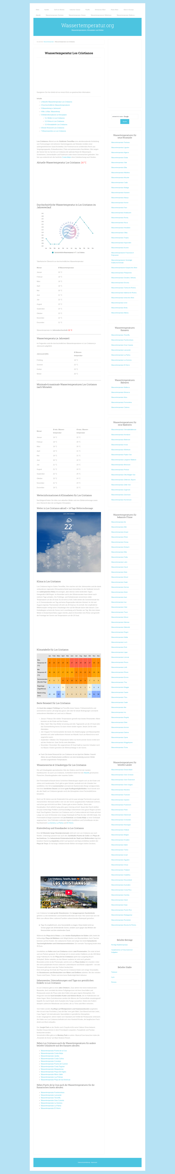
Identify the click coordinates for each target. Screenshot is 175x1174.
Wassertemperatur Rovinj (119, 217)
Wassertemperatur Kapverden (121, 243)
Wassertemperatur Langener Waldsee (123, 460)
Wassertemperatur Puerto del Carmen (54, 1064)
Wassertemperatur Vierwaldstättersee (123, 429)
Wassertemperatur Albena (119, 313)
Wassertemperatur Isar (118, 602)
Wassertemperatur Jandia (50, 1056)
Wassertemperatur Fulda (119, 557)
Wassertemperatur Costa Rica (121, 890)
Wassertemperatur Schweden (121, 820)
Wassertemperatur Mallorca (120, 387)
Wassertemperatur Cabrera (120, 407)
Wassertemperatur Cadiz (119, 182)
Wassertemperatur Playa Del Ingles (53, 1072)
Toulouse (114, 972)
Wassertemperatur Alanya (119, 197)
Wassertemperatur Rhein (119, 537)
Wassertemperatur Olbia (119, 232)
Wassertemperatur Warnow (120, 622)
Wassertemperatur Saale (119, 702)
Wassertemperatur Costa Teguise (53, 1066)
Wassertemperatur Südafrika (120, 875)
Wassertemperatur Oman (119, 865)
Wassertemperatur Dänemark (121, 815)
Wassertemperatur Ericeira (120, 282)
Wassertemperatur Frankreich (121, 805)
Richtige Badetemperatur (119, 945)
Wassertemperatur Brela (119, 308)
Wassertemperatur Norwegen (121, 825)
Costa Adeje (66, 157)
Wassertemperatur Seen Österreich (123, 780)
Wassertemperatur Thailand (120, 870)
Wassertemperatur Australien (120, 885)
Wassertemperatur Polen (119, 810)
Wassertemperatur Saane (119, 692)
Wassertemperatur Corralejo (51, 1061)
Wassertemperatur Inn (118, 712)
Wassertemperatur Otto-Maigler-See (123, 475)
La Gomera (52, 823)
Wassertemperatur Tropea (120, 238)
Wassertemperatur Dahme (120, 732)
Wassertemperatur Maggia (120, 687)
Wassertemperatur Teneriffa (50, 1098)
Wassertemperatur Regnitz (120, 717)
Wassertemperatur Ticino (119, 747)
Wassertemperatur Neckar (120, 587)
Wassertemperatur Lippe (119, 652)
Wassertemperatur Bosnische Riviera (123, 925)
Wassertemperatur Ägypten (120, 860)
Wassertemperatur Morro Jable (52, 1074)
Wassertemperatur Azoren (120, 247)
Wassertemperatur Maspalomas (52, 1069)
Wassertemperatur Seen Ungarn (122, 785)
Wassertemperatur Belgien (120, 835)
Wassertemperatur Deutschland (121, 769)
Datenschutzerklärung (84, 1162)
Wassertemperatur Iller (118, 707)
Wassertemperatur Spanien (120, 800)
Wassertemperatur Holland (120, 830)
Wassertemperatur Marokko (120, 790)
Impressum (94, 1162)
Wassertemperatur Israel (119, 855)
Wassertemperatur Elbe (119, 552)
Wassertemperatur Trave (119, 612)
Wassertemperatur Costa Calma (52, 1058)
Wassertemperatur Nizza (119, 222)
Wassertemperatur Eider (119, 722)
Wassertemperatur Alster (119, 592)
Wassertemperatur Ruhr (119, 647)
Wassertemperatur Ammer (120, 727)
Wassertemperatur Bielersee (120, 439)
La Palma (60, 823)
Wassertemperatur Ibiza (119, 397)
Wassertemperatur (49, 42)
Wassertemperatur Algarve (120, 152)
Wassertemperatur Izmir (119, 303)
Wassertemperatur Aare (119, 597)
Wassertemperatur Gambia (120, 895)
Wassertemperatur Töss (119, 697)
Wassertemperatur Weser (119, 617)
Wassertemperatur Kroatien (120, 840)
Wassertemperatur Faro (119, 207)
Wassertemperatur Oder (119, 607)
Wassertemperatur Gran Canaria (52, 1100)
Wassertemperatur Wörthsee (120, 449)
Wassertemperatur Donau (119, 542)
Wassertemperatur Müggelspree (122, 742)
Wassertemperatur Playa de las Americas (55, 1080)
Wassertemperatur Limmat (120, 657)
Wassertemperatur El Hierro (51, 1108)
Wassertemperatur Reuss (119, 662)
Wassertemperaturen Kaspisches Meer (124, 267)
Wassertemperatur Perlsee (120, 469)
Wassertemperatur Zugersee (120, 490)
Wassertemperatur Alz (118, 522)
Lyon (112, 977)
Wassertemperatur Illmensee (120, 465)
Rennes (113, 982)
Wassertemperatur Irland (119, 900)
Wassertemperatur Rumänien (121, 920)
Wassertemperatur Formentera (121, 402)
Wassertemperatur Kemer (119, 202)
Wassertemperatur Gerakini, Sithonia (123, 278)
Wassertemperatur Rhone (119, 672)
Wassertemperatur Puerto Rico (121, 910)
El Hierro (70, 823)
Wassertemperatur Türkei (119, 850)
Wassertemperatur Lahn (119, 562)
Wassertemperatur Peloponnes (121, 273)
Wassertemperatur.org (87, 25)
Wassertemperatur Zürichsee (121, 495)
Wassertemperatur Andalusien (121, 212)
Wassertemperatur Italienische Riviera (123, 293)
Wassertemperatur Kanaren (120, 192)
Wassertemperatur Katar (119, 905)
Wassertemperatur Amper (119, 532)
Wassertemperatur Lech (119, 642)
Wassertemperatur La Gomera (51, 1103)
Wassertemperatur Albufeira (120, 172)
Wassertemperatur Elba (119, 167)
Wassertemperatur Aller (119, 527)
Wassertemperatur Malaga (120, 187)
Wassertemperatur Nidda (119, 637)
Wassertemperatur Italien (119, 845)
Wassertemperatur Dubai (119, 157)
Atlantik (86, 773)
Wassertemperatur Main (119, 572)
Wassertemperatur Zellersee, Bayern (123, 480)
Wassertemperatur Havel (119, 567)
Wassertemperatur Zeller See (121, 485)
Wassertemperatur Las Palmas (52, 1077)
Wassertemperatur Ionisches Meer (122, 297)
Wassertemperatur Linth (119, 667)
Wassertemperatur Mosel (119, 577)
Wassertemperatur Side (119, 162)
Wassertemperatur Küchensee (121, 500)
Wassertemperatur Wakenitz (120, 627)
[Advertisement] (69, 75)
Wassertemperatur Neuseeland (121, 880)
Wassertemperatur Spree (119, 737)
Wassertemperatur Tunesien (120, 795)
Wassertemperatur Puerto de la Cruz (54, 1051)
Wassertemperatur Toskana (120, 142)
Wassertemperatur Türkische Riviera (123, 288)
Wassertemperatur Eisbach (120, 547)
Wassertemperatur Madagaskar (121, 915)
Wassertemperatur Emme (119, 677)
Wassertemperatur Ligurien (120, 147)
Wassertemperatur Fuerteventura (52, 1092)
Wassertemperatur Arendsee (120, 434)
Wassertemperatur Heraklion (120, 227)
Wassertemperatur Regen (119, 632)
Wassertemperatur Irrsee (119, 445)
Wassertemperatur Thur (119, 682)
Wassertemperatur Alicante (120, 177)
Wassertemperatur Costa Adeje (52, 1053)
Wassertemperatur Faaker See (121, 454)
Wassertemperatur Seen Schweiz (122, 775)
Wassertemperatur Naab (119, 582)
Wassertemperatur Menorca (120, 392)
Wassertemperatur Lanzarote (51, 1095)
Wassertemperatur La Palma (51, 1106)
